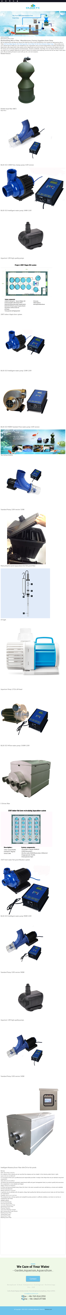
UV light (3, 620)
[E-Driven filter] (27, 775)
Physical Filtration (5, 1208)
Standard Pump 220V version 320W (12, 509)
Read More (3, 110)
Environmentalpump (6, 1202)
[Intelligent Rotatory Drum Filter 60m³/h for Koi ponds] (33, 1122)
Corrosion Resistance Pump (8, 1205)
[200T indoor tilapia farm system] (26, 286)
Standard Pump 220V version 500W (12, 1076)
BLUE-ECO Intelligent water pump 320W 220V (16, 371)
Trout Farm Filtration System (8, 1209)
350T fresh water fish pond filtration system (15, 860)
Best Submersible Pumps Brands (9, 1211)
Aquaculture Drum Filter (7, 1206)
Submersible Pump (5, 1214)
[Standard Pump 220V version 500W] (26, 1048)
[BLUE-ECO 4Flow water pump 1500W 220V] (26, 718)
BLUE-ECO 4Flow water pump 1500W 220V (15, 746)
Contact (33, 1278)
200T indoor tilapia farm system (11, 314)
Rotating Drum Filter (6, 1213)
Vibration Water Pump (48, 44)
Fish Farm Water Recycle (10, 44)
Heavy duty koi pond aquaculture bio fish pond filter (18, 566)
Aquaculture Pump (5, 1216)
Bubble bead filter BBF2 (9, 109)
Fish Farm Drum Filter (6, 1203)
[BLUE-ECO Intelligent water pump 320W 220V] (26, 343)
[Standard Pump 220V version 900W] (26, 944)
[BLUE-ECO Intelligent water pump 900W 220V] (26, 888)
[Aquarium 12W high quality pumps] (33, 235)
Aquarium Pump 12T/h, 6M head (11, 689)
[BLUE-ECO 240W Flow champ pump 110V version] (26, 137)
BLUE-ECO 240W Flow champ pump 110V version (17, 165)
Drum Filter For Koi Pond (34, 44)
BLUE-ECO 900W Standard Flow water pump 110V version (20, 427)
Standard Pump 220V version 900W (12, 972)
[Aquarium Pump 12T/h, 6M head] (33, 655)
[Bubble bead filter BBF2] (26, 80)
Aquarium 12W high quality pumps (12, 258)
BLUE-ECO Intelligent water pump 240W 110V (16, 210)
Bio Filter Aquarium (22, 44)
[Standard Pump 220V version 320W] (26, 482)
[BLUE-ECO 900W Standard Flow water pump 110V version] (26, 399)
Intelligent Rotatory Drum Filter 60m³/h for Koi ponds (18, 1167)
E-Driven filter (5, 804)
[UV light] (25, 593)
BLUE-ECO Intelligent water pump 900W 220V (16, 916)
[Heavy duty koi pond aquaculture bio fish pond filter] (26, 538)
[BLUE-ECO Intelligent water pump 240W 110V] (33, 188)
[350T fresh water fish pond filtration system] (26, 832)
